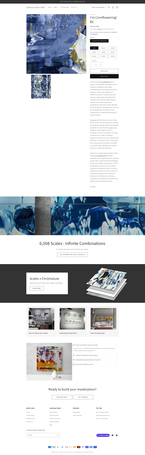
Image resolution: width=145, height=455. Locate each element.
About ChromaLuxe (55, 418)
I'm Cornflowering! (104, 82)
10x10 (103, 48)
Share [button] (93, 187)
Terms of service (70, 452)
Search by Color (77, 415)
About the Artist (54, 415)
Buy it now (104, 76)
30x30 (103, 56)
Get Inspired (76, 412)
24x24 (94, 56)
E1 (114, 128)
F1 (116, 128)
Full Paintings (30, 415)
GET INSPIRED (83, 397)
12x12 (113, 48)
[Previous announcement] (27, 2)
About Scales (53, 412)
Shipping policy (79, 452)
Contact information (89, 452)
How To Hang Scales (102, 418)
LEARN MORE (36, 288)
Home (28, 412)
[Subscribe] (57, 435)
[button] (56, 7)
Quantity (94, 61)
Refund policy (55, 452)
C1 (109, 128)
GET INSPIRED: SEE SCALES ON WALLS (72, 254)
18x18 (103, 52)
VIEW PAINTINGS (62, 397)
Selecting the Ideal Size (103, 415)
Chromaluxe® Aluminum (99, 41)
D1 (111, 128)
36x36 (113, 56)
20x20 (113, 52)
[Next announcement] (118, 2)
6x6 (94, 48)
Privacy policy (62, 452)
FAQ (51, 425)
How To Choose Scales (102, 412)
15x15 (94, 52)
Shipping (99, 29)
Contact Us (29, 421)
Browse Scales (30, 418)
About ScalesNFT (54, 421)
